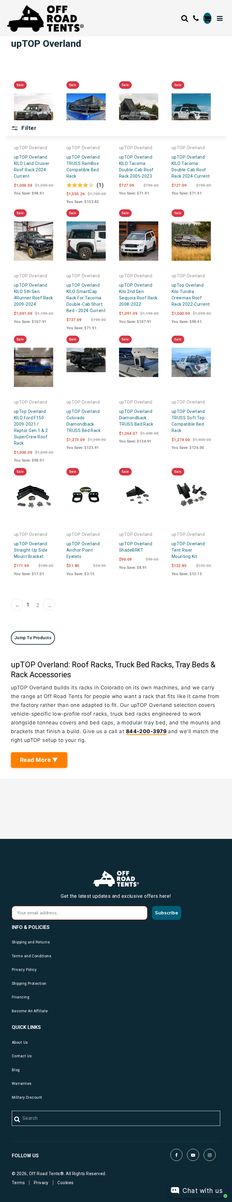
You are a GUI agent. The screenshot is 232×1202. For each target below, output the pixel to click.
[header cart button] (207, 18)
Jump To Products (32, 637)
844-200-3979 (146, 731)
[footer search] (17, 1119)
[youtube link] (193, 1155)
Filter (28, 127)
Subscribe (166, 913)
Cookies (65, 1182)
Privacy (41, 1182)
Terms (18, 1182)
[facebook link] (176, 1155)
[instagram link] (210, 1155)
